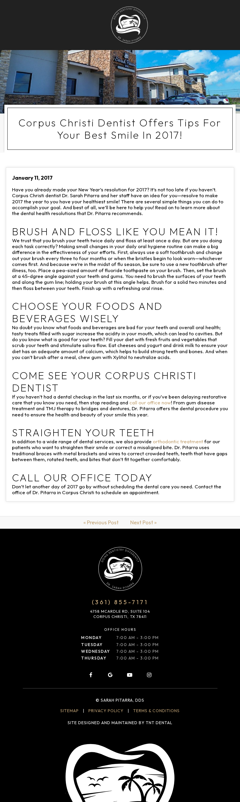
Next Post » (143, 522)
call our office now (150, 402)
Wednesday (95, 651)
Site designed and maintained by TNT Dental (120, 722)
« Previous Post (101, 522)
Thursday (93, 658)
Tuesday (92, 644)
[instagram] (149, 675)
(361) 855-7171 (120, 602)
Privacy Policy (106, 710)
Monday (91, 637)
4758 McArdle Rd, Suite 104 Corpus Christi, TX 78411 (120, 614)
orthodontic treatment (178, 441)
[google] (110, 675)
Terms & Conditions (156, 710)
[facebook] (91, 675)
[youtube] (130, 675)
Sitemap (69, 710)
